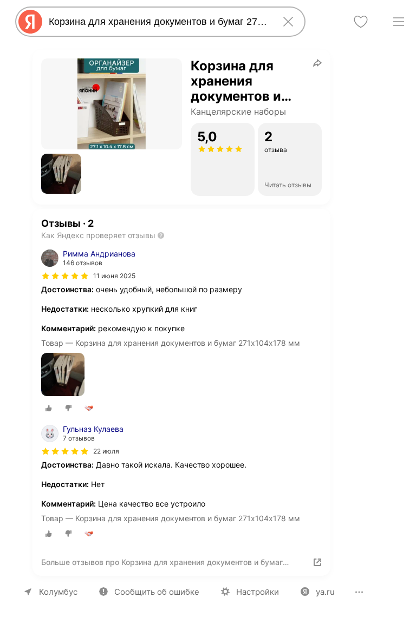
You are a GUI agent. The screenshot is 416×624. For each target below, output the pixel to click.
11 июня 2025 (114, 276)
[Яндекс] (30, 22)
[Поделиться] (317, 62)
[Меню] (399, 21)
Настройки (257, 592)
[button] (61, 174)
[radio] (48, 408)
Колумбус (58, 592)
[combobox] (158, 22)
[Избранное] (361, 22)
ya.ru (325, 592)
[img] (65, 276)
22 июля (106, 451)
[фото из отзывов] (62, 375)
